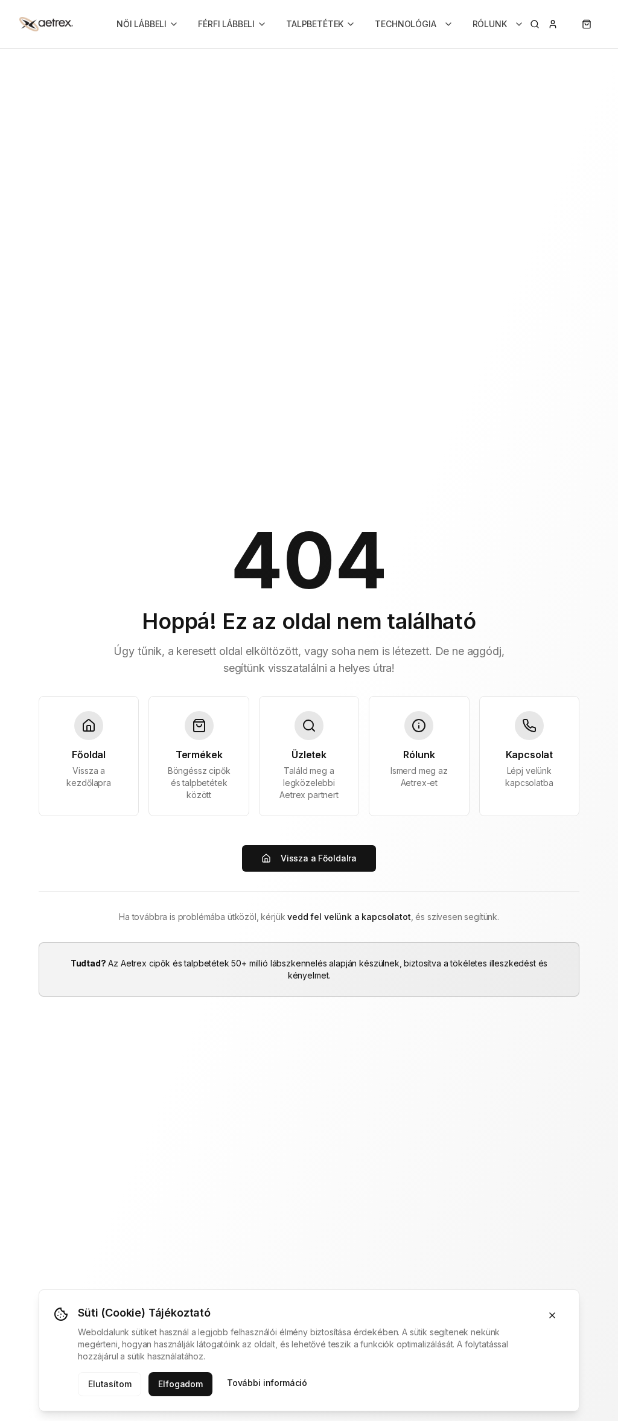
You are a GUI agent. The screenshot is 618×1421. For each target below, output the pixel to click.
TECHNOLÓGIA (405, 24)
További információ (267, 1383)
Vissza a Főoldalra (319, 858)
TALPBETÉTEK (314, 24)
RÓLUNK (490, 24)
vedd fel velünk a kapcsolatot (348, 917)
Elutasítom (109, 1384)
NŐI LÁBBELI (141, 24)
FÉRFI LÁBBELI (226, 24)
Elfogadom (180, 1384)
